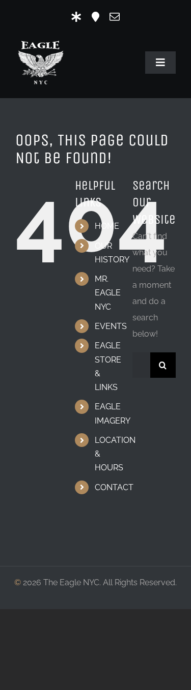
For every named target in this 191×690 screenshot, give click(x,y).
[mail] (115, 17)
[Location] (95, 17)
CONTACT (114, 487)
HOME (107, 226)
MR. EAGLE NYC (108, 292)
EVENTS (111, 326)
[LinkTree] (76, 17)
